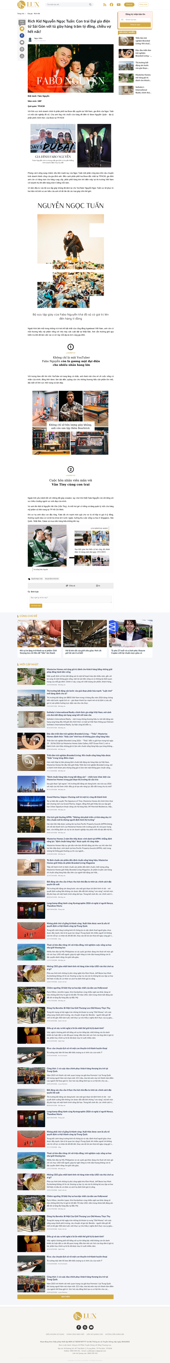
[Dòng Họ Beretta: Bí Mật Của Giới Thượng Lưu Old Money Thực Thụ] (31, 1015)
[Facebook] (111, 4)
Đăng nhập (143, 4)
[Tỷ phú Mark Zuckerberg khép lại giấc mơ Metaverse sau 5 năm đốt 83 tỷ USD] (31, 1325)
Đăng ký (129, 4)
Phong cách (61, 909)
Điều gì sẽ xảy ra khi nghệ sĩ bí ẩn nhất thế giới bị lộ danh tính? (75, 1028)
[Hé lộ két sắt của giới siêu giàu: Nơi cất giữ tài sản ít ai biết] (85, 633)
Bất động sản (61, 684)
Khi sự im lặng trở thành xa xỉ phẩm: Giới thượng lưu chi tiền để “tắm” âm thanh (38, 652)
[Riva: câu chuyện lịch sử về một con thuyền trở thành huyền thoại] (31, 1055)
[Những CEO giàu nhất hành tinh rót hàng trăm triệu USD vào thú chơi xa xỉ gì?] (31, 973)
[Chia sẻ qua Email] (22, 42)
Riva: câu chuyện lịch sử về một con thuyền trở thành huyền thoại (77, 1048)
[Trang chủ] (22, 28)
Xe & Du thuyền (62, 1055)
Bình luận (22, 22)
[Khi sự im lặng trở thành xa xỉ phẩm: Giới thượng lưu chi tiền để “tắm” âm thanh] (39, 633)
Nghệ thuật (61, 1041)
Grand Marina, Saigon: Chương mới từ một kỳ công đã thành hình (77, 797)
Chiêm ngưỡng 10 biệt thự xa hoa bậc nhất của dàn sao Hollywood (77, 988)
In (99, 586)
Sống (59, 939)
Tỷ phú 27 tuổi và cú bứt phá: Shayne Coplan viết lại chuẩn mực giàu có (128, 652)
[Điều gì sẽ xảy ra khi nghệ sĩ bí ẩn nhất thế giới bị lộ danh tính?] (31, 1035)
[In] (22, 49)
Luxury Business (62, 1084)
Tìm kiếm (90, 4)
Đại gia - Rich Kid (24, 644)
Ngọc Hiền (38, 38)
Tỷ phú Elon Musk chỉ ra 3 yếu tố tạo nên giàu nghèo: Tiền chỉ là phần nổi (80, 1360)
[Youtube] (118, 4)
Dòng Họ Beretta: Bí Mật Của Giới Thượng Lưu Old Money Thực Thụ (78, 1008)
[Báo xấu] (22, 56)
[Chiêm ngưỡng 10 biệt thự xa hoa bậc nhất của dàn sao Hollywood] (31, 995)
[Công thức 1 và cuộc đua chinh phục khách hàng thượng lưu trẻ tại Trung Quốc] (31, 1075)
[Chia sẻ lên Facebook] (22, 35)
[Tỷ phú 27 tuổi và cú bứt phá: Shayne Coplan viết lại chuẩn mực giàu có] (131, 633)
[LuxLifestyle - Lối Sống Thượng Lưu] (28, 4)
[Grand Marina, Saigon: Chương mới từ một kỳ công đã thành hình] (31, 804)
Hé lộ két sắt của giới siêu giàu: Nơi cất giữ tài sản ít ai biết (83, 652)
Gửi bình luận (36, 605)
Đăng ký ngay (135, 24)
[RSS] (105, 4)
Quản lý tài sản (62, 981)
